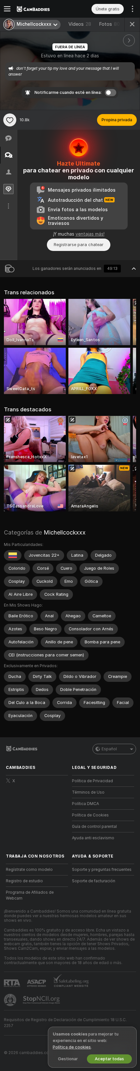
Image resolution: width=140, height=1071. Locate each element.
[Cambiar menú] (7, 9)
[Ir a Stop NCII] (42, 1000)
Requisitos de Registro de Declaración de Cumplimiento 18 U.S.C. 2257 (65, 1023)
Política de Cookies (90, 815)
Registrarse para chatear (79, 244)
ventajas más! (90, 234)
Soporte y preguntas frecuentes (102, 869)
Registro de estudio (24, 881)
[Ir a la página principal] (42, 9)
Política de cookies (72, 1047)
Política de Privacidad (92, 781)
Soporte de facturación (93, 881)
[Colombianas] (12, 555)
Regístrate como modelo (29, 869)
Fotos (109, 24)
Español (109, 749)
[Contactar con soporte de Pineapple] (11, 1000)
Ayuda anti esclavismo (93, 838)
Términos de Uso (88, 792)
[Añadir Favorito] (9, 119)
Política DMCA (85, 803)
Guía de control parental (94, 826)
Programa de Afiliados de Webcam (30, 895)
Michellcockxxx (65, 532)
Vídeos (79, 24)
